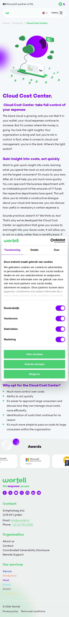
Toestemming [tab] (12, 249)
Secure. (7, 571)
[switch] (60, 318)
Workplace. (10, 575)
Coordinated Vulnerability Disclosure (26, 550)
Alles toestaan (34, 354)
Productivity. (11, 593)
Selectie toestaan (35, 364)
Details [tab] (34, 249)
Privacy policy (10, 611)
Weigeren (34, 374)
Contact (8, 545)
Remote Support (13, 554)
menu (54, 13)
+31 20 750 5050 (22, 524)
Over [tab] (56, 249)
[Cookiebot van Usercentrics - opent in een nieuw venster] (50, 240)
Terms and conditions (33, 611)
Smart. (7, 589)
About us (8, 541)
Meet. (6, 580)
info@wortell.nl (19, 520)
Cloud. (7, 584)
